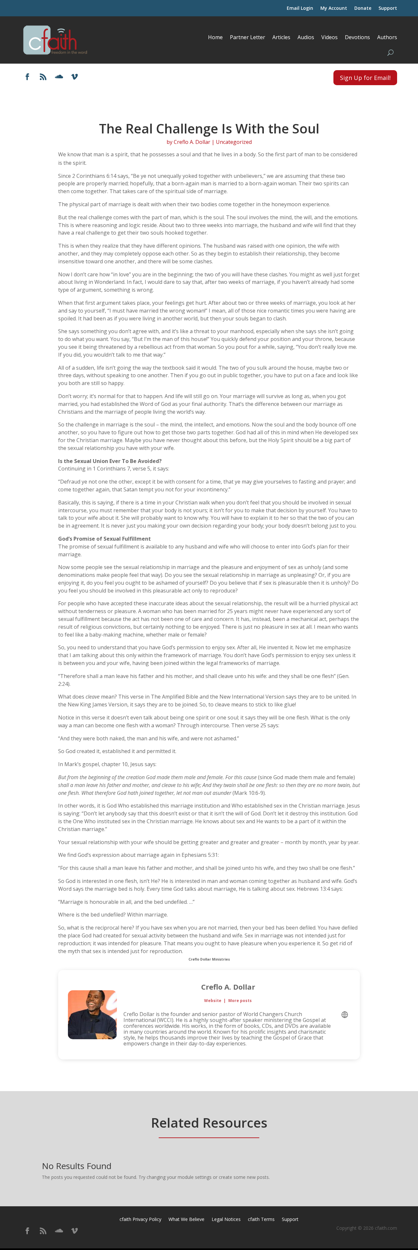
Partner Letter (247, 37)
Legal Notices (226, 1219)
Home (215, 37)
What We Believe (186, 1219)
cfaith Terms (261, 1219)
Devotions (357, 37)
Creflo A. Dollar (192, 142)
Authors (387, 37)
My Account (333, 8)
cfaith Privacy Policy (140, 1219)
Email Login (300, 8)
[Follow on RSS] (43, 76)
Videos (329, 37)
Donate (362, 8)
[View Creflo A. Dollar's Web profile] (344, 1014)
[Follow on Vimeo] (74, 76)
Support (387, 8)
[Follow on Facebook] (27, 76)
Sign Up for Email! (365, 78)
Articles (281, 37)
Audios (305, 37)
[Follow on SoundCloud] (58, 76)
